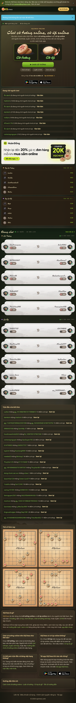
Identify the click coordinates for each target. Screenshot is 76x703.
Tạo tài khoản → (49, 76)
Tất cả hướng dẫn (50, 684)
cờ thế (62, 619)
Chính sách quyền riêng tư (46, 695)
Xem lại (52, 412)
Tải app (59, 695)
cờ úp (22, 619)
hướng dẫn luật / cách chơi (18, 627)
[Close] (72, 17)
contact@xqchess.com (22, 4)
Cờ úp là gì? (68, 644)
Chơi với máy (50, 70)
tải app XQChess (62, 667)
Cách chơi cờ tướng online (12, 684)
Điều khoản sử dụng (27, 695)
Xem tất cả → (68, 168)
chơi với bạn (29, 619)
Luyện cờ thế (38, 70)
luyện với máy (14, 645)
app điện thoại (67, 627)
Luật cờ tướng (28, 684)
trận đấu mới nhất (9, 669)
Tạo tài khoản (63, 9)
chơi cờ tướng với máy (42, 619)
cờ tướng (12, 619)
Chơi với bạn (26, 70)
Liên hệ (16, 695)
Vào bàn (40, 95)
